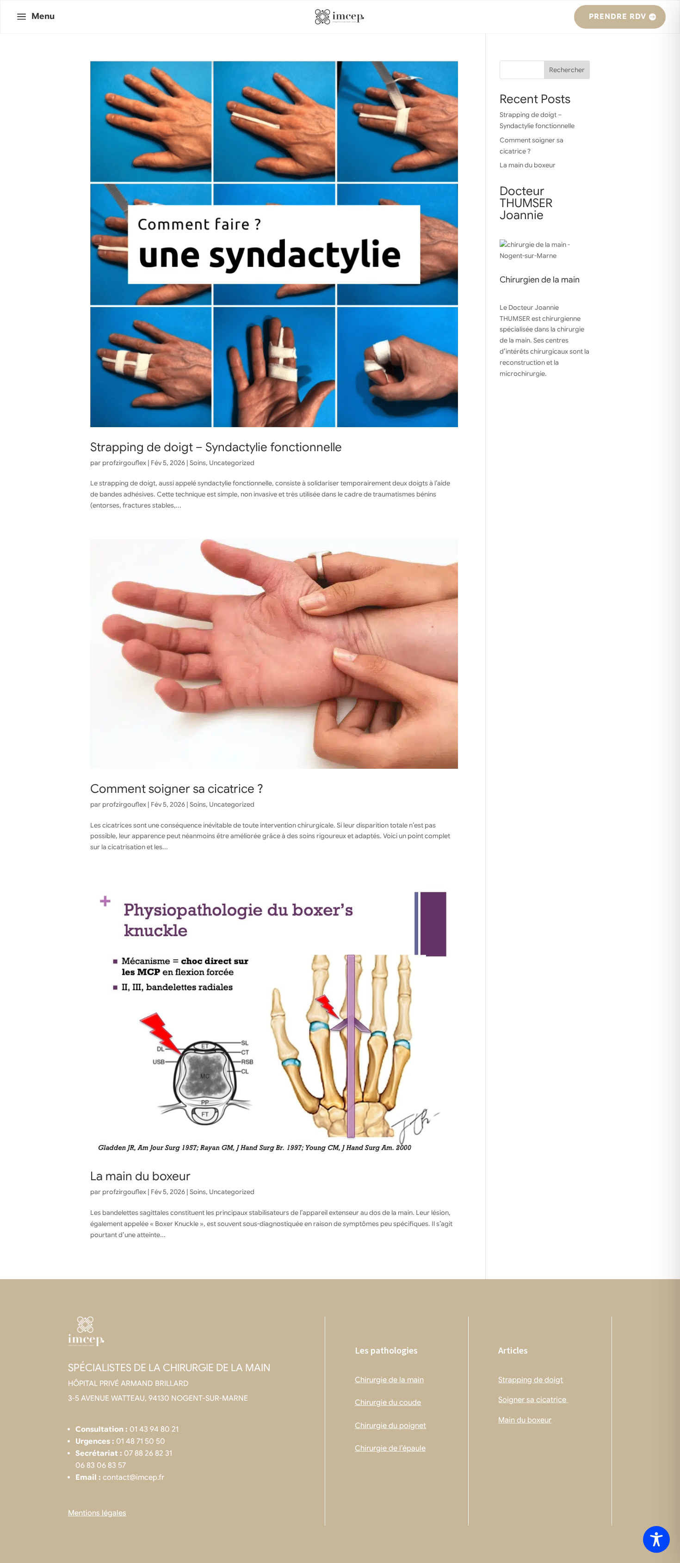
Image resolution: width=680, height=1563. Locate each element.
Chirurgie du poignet (390, 1425)
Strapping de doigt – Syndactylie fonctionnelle (216, 447)
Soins (198, 463)
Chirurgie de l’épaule (390, 1448)
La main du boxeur (140, 1176)
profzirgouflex (124, 463)
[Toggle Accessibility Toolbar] (656, 1539)
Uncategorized (231, 463)
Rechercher (567, 70)
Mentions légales (97, 1513)
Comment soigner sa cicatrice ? (176, 788)
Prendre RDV (617, 16)
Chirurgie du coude (388, 1402)
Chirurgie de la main (389, 1380)
